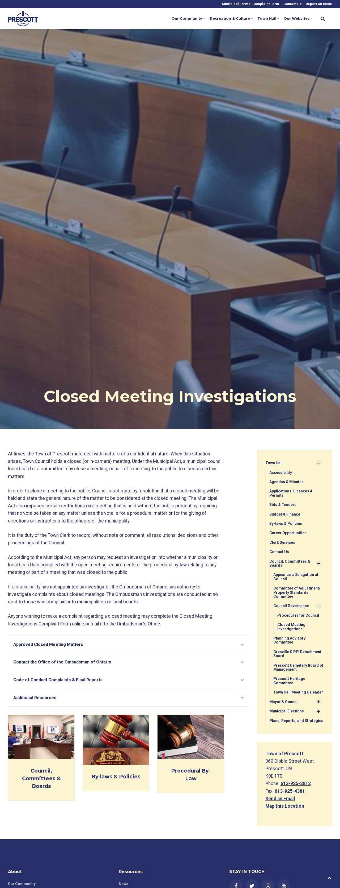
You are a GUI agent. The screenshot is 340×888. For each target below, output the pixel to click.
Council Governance (291, 606)
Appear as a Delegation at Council (295, 576)
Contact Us (292, 4)
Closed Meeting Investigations (291, 627)
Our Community (187, 18)
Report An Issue (318, 4)
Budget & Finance (284, 514)
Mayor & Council (284, 702)
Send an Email (280, 798)
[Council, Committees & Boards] (41, 737)
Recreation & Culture (230, 18)
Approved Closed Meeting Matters (48, 644)
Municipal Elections (286, 711)
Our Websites (297, 18)
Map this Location (284, 806)
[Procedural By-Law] (191, 737)
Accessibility (280, 472)
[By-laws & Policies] (116, 740)
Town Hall (266, 18)
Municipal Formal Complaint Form (250, 4)
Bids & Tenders (282, 505)
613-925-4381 (290, 791)
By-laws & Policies (116, 776)
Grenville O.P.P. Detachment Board (297, 654)
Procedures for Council (298, 615)
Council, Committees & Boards (41, 778)
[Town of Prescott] (23, 18)
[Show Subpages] (318, 463)
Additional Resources (34, 697)
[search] (322, 18)
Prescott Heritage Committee (289, 681)
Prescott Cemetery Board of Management (298, 667)
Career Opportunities (288, 533)
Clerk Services (282, 542)
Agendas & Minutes (286, 482)
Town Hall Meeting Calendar (298, 692)
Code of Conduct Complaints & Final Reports (58, 679)
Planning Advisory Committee (289, 640)
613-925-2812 (295, 783)
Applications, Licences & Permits (291, 493)
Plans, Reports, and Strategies (296, 721)
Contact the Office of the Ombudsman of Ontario (62, 662)
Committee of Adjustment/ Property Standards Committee (296, 592)
